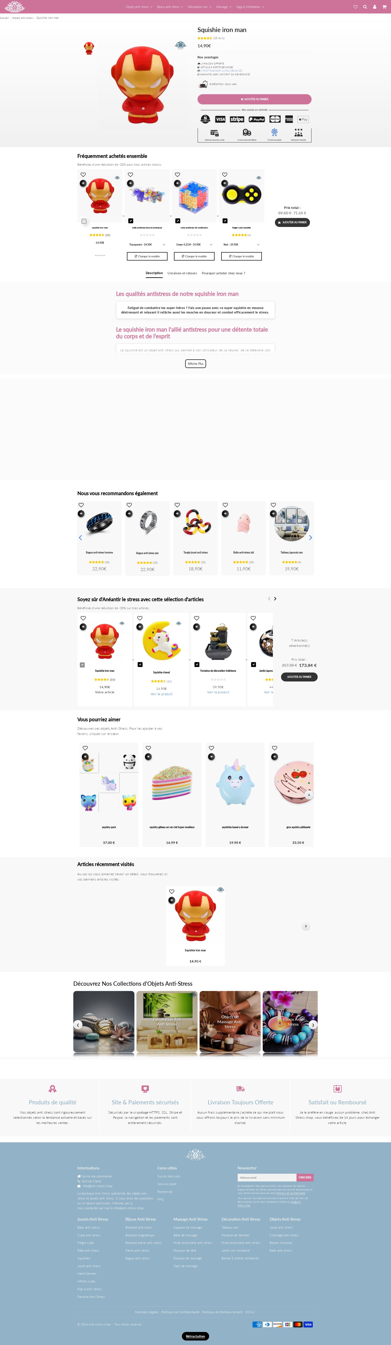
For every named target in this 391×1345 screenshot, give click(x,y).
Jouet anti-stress (89, 1266)
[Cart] (384, 6)
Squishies (83, 1258)
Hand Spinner (86, 1273)
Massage (222, 7)
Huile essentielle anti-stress (193, 1242)
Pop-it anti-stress (89, 1289)
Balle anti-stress (88, 1227)
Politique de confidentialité (291, 1193)
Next (311, 537)
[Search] (365, 6)
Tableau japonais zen (292, 552)
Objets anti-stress (137, 7)
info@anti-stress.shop (97, 1186)
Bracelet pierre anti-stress (143, 1242)
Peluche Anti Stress (91, 1297)
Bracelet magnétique (139, 1235)
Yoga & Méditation (248, 7)
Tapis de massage (186, 1266)
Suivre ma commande (97, 1176)
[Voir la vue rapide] (81, 513)
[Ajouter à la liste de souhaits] (81, 505)
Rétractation (195, 1336)
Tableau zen (230, 1227)
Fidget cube (85, 1242)
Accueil (4, 17)
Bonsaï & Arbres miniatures (240, 1258)
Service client (166, 1184)
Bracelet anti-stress (139, 1227)
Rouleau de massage (188, 1258)
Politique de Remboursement (222, 1312)
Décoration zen (198, 7)
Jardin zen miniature (236, 1250)
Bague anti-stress (137, 1258)
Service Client (91, 1181)
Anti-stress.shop (100, 1324)
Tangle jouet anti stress (195, 552)
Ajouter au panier (295, 222)
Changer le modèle (149, 256)
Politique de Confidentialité (180, 1312)
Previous (80, 537)
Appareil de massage (188, 1227)
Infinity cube (86, 1281)
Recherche (164, 1191)
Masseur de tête (185, 1250)
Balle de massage (186, 1235)
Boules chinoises (281, 1242)
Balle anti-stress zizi (243, 552)
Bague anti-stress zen (147, 553)
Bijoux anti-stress (168, 7)
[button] (85, 926)
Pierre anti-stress (137, 1250)
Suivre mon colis (168, 1176)
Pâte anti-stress (88, 1250)
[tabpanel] (89, 48)
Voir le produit (161, 694)
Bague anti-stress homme (99, 552)
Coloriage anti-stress (284, 1235)
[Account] (374, 6)
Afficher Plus (195, 363)
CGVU (249, 1312)
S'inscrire (305, 1177)
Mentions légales (147, 1312)
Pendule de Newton (235, 1235)
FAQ (160, 1199)
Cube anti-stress (88, 1235)
